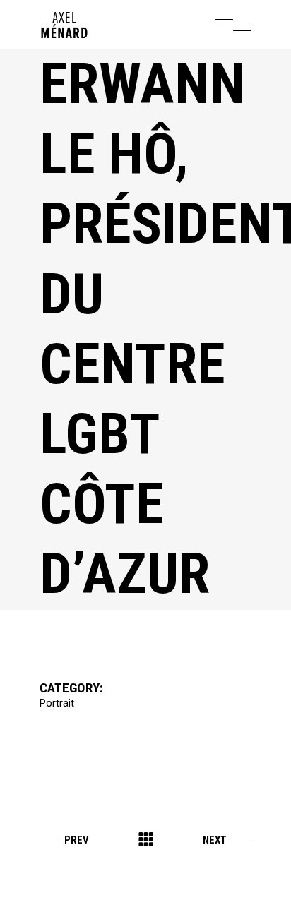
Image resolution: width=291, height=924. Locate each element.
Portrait (57, 703)
